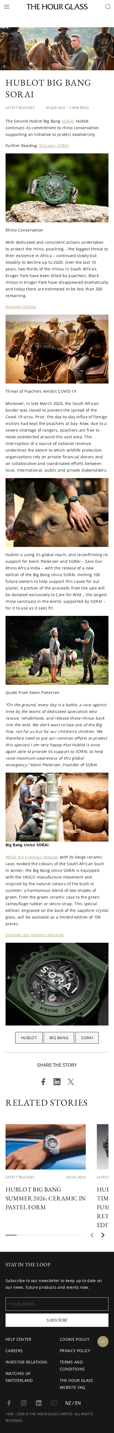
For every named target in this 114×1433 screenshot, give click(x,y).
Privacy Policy (75, 1350)
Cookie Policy (74, 1339)
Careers (14, 1350)
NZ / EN (73, 1403)
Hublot (29, 1037)
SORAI (68, 121)
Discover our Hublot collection (35, 934)
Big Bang (59, 1037)
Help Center (19, 1339)
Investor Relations (27, 1362)
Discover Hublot (21, 306)
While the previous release (31, 857)
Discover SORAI (54, 145)
